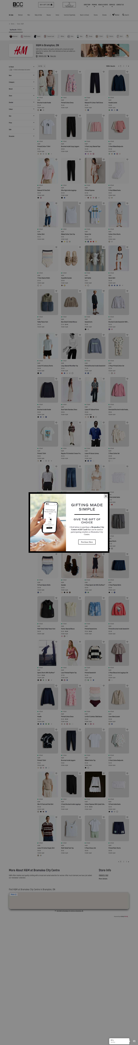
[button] (134, 1041)
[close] (106, 496)
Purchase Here (87, 542)
